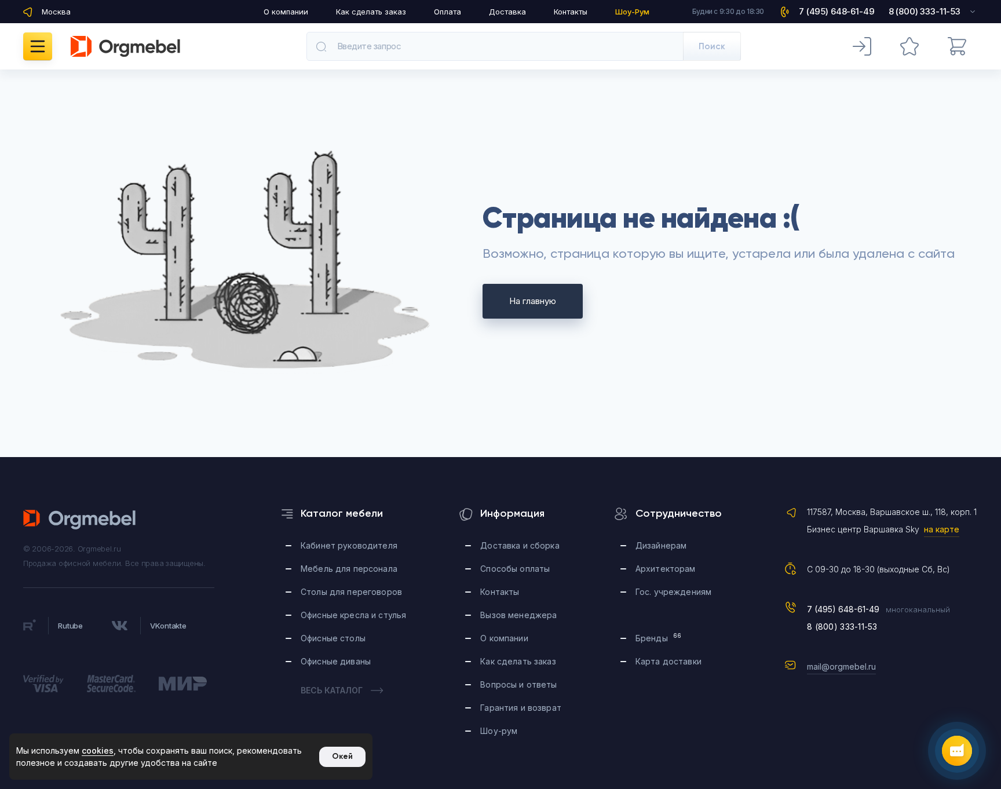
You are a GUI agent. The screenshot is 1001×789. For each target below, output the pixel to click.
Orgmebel (80, 519)
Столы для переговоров (351, 592)
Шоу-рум (498, 731)
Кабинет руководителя (349, 545)
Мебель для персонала (349, 569)
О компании (286, 11)
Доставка (507, 11)
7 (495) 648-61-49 (843, 609)
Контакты (570, 11)
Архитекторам (665, 569)
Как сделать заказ (371, 11)
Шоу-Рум (632, 11)
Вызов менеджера (518, 615)
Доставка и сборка (519, 545)
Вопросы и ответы (518, 684)
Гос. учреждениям (673, 592)
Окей (342, 756)
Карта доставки (668, 661)
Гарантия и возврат (520, 708)
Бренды (658, 637)
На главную (532, 300)
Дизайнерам (660, 545)
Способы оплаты (515, 569)
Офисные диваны (336, 661)
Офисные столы (333, 638)
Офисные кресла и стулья (353, 615)
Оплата (447, 11)
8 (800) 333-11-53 (842, 626)
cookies (98, 750)
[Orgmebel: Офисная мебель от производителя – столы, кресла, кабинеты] (125, 46)
